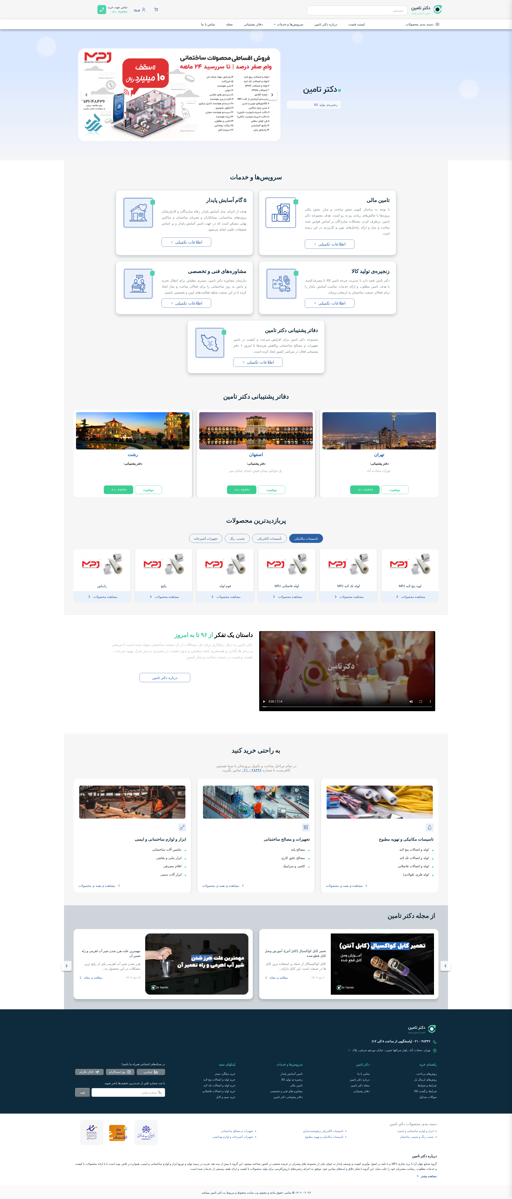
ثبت (82, 1092)
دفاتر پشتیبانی (253, 24)
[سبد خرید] (156, 9)
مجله (229, 24)
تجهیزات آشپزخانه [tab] (205, 538)
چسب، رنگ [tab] (237, 538)
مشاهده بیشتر (429, 1176)
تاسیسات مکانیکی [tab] (306, 538)
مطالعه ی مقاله (279, 977)
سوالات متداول (428, 1097)
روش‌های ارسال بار (425, 1079)
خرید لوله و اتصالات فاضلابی (218, 1091)
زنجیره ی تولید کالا (292, 1079)
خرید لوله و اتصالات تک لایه (219, 1085)
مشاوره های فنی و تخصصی (286, 1091)
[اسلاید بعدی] (272, 95)
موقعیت (394, 490)
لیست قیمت (356, 24)
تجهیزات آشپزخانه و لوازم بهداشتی (232, 1136)
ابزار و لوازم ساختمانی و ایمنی (415, 1131)
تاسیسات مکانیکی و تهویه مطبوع (324, 1136)
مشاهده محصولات (413, 597)
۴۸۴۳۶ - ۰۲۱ (252, 770)
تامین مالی (296, 1085)
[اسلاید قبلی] (86, 95)
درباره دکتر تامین (325, 24)
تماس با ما (208, 24)
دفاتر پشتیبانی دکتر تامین (256, 396)
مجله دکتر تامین (360, 1085)
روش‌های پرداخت (426, 1073)
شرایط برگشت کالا (425, 1091)
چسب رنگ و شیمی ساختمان (417, 1136)
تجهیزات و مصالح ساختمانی (237, 1131)
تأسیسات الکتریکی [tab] (269, 538)
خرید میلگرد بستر (225, 1073)
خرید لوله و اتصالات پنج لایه (219, 1079)
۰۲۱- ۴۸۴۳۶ (365, 490)
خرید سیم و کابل (225, 1097)
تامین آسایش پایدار (291, 1073)
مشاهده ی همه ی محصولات (344, 886)
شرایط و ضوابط (427, 1085)
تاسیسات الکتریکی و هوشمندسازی (323, 1131)
